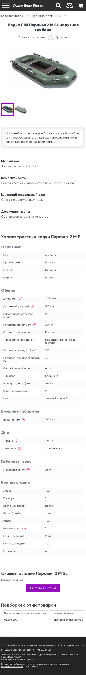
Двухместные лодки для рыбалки (25, 613)
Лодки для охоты (62, 613)
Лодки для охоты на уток (67, 619)
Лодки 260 (10, 619)
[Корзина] (80, 5)
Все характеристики (32, 37)
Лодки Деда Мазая (28, 5)
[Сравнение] (69, 5)
